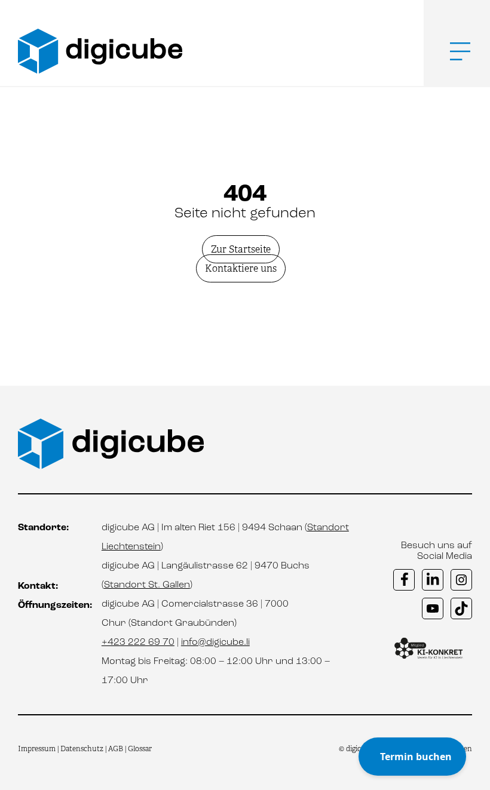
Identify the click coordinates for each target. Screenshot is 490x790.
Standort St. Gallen (147, 585)
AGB (115, 749)
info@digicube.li (215, 642)
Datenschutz (82, 749)
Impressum (37, 749)
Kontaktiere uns (241, 268)
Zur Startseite (241, 249)
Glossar (140, 749)
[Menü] (451, 51)
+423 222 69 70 (138, 642)
